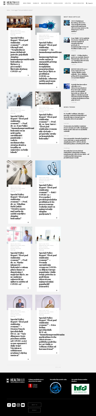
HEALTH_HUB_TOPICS (15, 30)
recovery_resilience (15, 33)
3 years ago (66, 135)
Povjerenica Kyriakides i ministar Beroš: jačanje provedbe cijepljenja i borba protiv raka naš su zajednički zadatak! (76, 128)
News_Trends (21, 31)
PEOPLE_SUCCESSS (14, 247)
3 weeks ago (73, 79)
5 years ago (66, 123)
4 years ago (12, 34)
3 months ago (67, 148)
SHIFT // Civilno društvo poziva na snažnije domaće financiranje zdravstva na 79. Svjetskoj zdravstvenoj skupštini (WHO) (80, 58)
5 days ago (73, 33)
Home (8, 10)
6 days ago (73, 50)
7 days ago (73, 64)
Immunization (14, 31)
